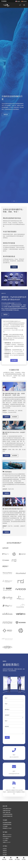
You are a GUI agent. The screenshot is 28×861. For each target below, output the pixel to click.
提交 (7, 737)
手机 (6, 703)
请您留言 (7, 726)
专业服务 (5, 820)
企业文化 (5, 848)
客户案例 (5, 832)
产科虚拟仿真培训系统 (7, 814)
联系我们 (5, 1)
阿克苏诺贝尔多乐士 (7, 836)
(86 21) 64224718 (14, 757)
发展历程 (5, 850)
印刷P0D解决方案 (6, 812)
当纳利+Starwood (6, 842)
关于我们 (5, 846)
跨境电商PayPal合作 (7, 828)
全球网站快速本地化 (7, 824)
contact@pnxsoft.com (14, 773)
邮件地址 (7, 709)
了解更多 (5, 114)
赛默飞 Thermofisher (7, 834)
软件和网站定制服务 (7, 822)
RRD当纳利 (5, 840)
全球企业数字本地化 (7, 808)
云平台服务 (5, 826)
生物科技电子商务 (6, 810)
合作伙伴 (5, 852)
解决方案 (5, 806)
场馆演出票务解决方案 (7, 816)
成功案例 (14, 360)
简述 (6, 720)
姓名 (6, 698)
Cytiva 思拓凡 (5, 838)
